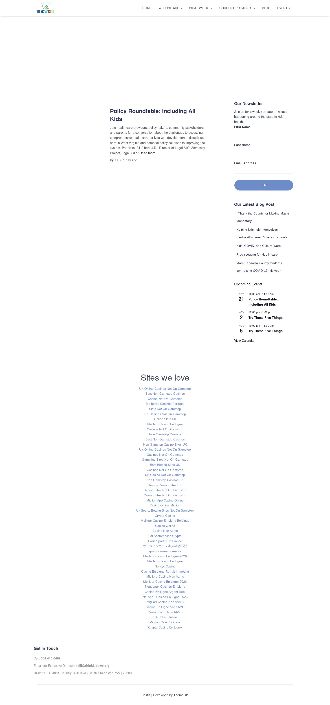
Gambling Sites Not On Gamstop (165, 459)
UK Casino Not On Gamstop (165, 475)
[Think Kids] (45, 7)
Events (283, 8)
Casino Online (165, 526)
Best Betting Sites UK (165, 464)
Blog (266, 8)
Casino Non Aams (165, 530)
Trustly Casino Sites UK (165, 485)
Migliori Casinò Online (165, 622)
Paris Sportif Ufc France (165, 541)
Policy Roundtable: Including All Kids (153, 115)
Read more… (149, 153)
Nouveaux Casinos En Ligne (165, 586)
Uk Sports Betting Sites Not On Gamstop (165, 510)
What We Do (199, 8)
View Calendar (244, 340)
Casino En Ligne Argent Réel (165, 591)
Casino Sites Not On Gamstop (165, 495)
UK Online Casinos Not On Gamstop (165, 388)
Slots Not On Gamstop (165, 409)
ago (130, 160)
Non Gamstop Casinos (165, 434)
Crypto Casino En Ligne (165, 627)
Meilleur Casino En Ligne (165, 424)
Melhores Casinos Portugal (165, 403)
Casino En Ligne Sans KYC (165, 607)
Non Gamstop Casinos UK (165, 480)
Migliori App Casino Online (165, 500)
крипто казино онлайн (165, 551)
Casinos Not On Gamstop (165, 429)
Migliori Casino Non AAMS (165, 602)
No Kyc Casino (165, 566)
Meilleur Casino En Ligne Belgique (165, 520)
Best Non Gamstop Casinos (165, 393)
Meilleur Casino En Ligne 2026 (165, 556)
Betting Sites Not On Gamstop (165, 490)
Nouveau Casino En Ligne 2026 (165, 597)
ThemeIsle (181, 695)
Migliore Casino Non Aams (165, 576)
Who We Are (169, 8)
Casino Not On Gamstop (165, 399)
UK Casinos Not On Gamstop (165, 414)
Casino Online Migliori (165, 505)
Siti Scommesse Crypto (165, 536)
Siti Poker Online (165, 617)
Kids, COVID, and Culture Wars (258, 245)
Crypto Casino (165, 515)
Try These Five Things (266, 317)
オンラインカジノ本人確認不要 (165, 546)
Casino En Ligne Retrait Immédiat (165, 571)
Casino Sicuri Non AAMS (165, 612)
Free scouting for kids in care (257, 254)
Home (147, 8)
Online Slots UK (165, 419)
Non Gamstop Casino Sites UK (165, 444)
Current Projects (236, 8)
